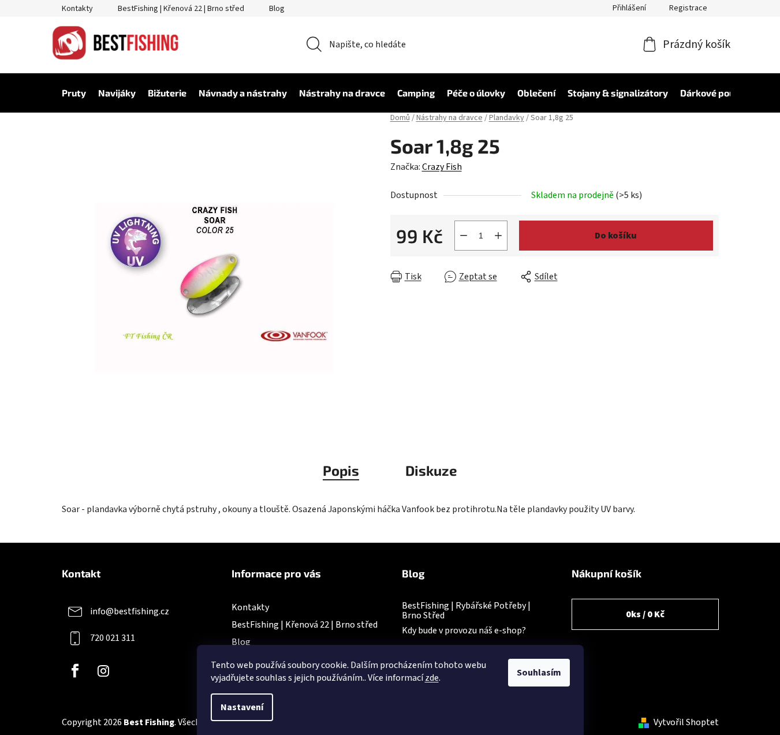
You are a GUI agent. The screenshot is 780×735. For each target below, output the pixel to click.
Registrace (688, 8)
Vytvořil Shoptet (686, 722)
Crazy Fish (442, 167)
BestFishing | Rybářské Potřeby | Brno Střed (466, 611)
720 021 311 (112, 638)
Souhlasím (539, 672)
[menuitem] (68, 93)
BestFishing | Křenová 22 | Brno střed (181, 8)
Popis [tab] (341, 470)
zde (432, 677)
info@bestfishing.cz (129, 611)
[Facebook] (75, 671)
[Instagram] (103, 671)
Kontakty (77, 8)
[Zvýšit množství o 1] (498, 235)
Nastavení (242, 707)
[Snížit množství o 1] (463, 235)
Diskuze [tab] (431, 470)
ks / (645, 614)
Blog (277, 8)
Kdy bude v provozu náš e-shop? (464, 631)
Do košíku (616, 235)
